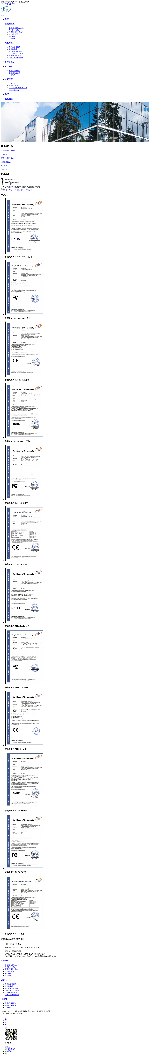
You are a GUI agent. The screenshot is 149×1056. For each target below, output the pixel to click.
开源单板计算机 (14, 47)
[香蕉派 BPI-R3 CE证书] (76, 902)
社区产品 (9, 43)
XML (2, 4)
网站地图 (8, 4)
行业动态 (12, 75)
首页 (7, 19)
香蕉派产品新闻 (14, 73)
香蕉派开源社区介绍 (16, 28)
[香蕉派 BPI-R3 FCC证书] (76, 841)
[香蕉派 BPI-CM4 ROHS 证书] (76, 410)
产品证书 (12, 38)
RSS (13, 4)
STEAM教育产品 (15, 55)
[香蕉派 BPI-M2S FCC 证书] (76, 656)
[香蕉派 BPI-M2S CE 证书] (76, 718)
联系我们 (9, 99)
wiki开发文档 (13, 85)
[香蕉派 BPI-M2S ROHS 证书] (76, 595)
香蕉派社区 (9, 24)
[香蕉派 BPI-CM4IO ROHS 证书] (76, 226)
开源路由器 (13, 49)
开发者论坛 (9, 62)
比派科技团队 (14, 34)
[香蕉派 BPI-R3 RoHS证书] (76, 779)
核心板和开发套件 (15, 51)
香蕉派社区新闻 (14, 71)
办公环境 (12, 36)
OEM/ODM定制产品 (16, 58)
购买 (7, 94)
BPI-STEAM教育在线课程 (18, 88)
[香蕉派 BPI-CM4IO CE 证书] (76, 349)
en (3, 15)
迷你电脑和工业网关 (16, 53)
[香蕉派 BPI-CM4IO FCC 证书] (76, 287)
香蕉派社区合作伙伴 (16, 32)
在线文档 (12, 83)
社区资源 (9, 79)
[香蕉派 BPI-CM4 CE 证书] (76, 533)
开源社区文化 (14, 30)
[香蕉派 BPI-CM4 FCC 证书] (76, 472)
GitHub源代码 (14, 90)
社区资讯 (9, 66)
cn (1, 15)
